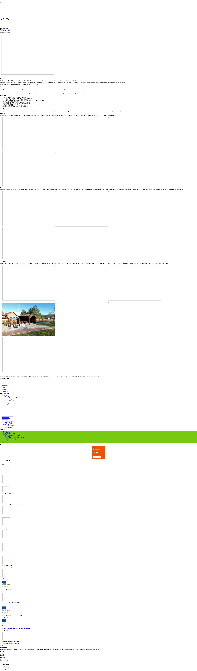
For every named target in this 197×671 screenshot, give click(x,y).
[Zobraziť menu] (8, 419)
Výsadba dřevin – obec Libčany (8, 565)
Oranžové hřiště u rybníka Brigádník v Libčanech (11, 641)
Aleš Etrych (4, 385)
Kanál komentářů (5, 668)
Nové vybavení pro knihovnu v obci (8, 493)
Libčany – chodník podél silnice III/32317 (9, 589)
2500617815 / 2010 (6, 30)
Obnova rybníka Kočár (6, 552)
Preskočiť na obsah (3, 0)
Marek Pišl (4, 389)
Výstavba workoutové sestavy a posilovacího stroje (12, 504)
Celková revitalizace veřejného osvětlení (10, 578)
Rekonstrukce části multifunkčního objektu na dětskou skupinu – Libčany (15, 471)
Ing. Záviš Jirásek (5, 380)
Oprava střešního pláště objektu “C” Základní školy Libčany (13, 602)
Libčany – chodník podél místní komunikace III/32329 (12, 615)
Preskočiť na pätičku (18, 0)
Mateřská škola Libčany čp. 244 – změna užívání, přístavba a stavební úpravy (16, 628)
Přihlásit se (4, 666)
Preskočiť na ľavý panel (11, 0)
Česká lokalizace (5, 669)
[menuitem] (4, 395)
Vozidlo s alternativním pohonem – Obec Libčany (11, 484)
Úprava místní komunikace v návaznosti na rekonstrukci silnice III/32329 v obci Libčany (18, 515)
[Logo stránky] (2, 2)
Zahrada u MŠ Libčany (6, 539)
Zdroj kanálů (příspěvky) (6, 667)
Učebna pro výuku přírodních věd (8, 526)
